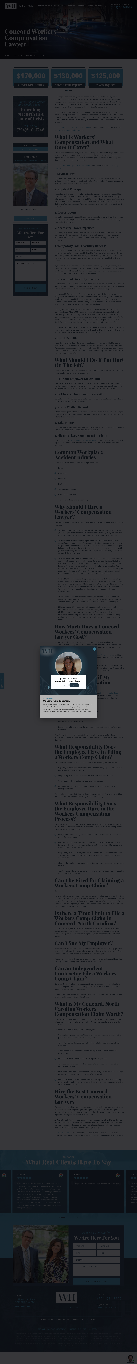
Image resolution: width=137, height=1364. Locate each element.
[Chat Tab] (68, 682)
